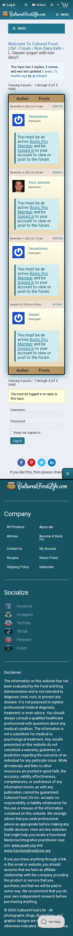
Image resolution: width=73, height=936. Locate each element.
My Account (47, 549)
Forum (25, 48)
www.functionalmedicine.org (27, 850)
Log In (17, 441)
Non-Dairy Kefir (48, 48)
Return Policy (48, 558)
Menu (65, 14)
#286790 (58, 106)
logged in (26, 150)
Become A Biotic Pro (51, 537)
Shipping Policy (18, 567)
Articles (12, 536)
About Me (46, 527)
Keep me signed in (27, 433)
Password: (18, 421)
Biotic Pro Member (33, 143)
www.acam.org (24, 845)
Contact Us (14, 549)
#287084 (58, 238)
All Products (15, 527)
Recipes (13, 558)
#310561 (58, 304)
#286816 (58, 172)
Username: (17, 410)
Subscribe (46, 567)
